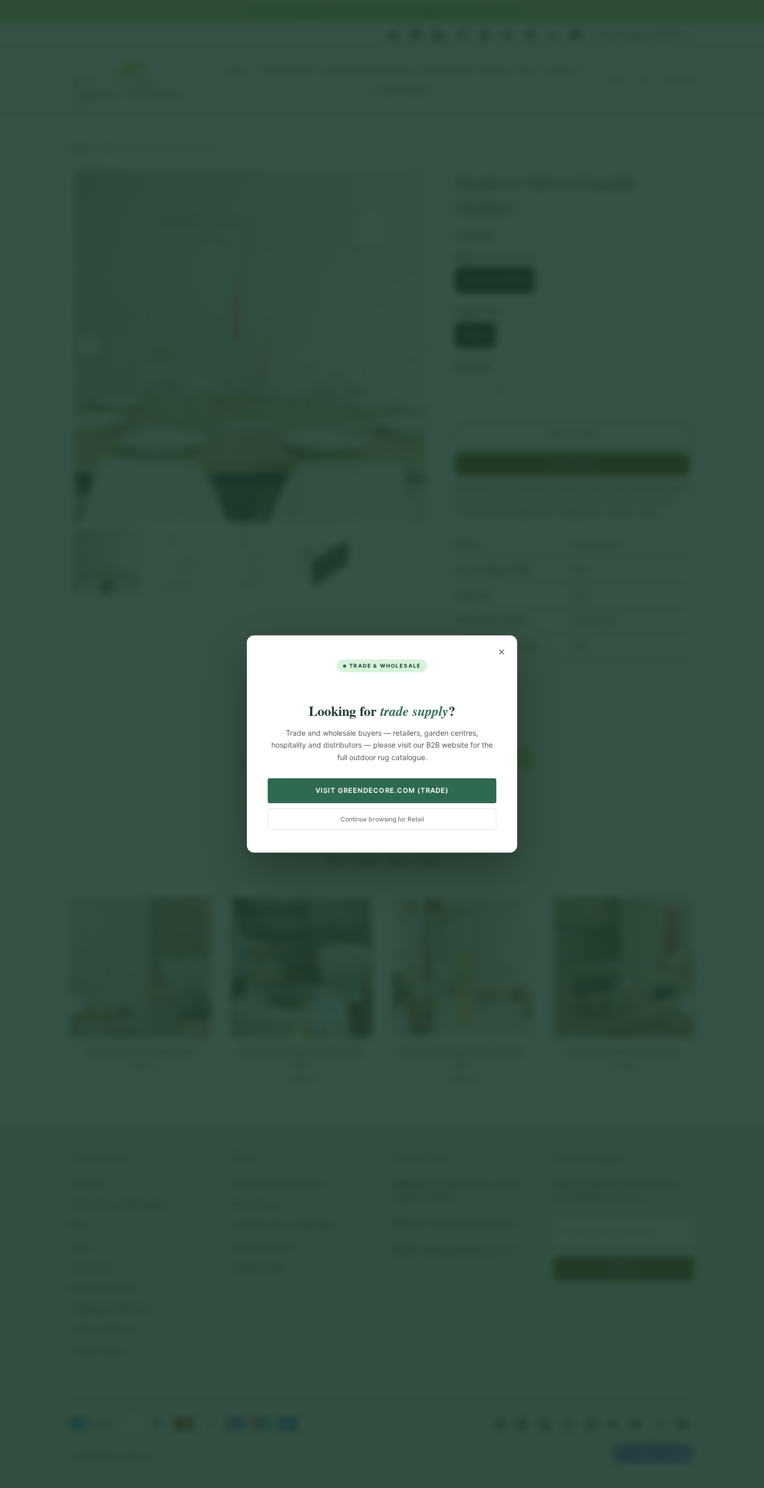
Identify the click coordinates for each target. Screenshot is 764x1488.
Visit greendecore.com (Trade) (382, 790)
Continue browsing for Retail (382, 819)
